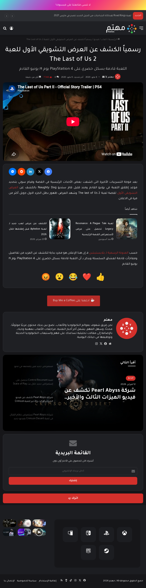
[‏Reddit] (21, 171)
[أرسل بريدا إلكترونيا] (103, 77)
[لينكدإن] (30, 171)
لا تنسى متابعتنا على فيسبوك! (73, 5)
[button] (100, 278)
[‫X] (39, 171)
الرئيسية (113, 39)
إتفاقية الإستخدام (47, 581)
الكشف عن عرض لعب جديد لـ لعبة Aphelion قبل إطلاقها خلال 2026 (28, 229)
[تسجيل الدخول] (11, 30)
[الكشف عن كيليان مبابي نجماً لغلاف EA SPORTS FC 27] (9, 532)
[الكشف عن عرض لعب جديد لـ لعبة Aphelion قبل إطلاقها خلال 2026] (59, 228)
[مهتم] (121, 28)
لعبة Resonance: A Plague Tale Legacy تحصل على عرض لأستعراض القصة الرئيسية (94, 229)
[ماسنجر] (12, 171)
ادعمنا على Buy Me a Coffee (71, 300)
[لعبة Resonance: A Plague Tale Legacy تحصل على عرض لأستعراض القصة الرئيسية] (126, 228)
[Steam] (106, 552)
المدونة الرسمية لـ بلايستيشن (108, 253)
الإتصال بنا (9, 581)
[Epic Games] (88, 552)
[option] (73, 393)
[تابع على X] (106, 77)
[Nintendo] (88, 534)
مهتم (111, 77)
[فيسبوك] (48, 171)
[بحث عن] (5, 30)
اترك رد (73, 498)
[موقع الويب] (110, 343)
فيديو (96, 39)
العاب (104, 39)
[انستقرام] (96, 343)
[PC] (70, 534)
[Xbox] (124, 534)
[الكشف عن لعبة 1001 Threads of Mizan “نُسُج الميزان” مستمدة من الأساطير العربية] (39, 523)
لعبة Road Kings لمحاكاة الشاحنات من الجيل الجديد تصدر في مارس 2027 (92, 15)
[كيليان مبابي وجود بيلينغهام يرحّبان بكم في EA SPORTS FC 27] (24, 532)
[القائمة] (141, 30)
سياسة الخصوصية (26, 581)
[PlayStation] (106, 534)
